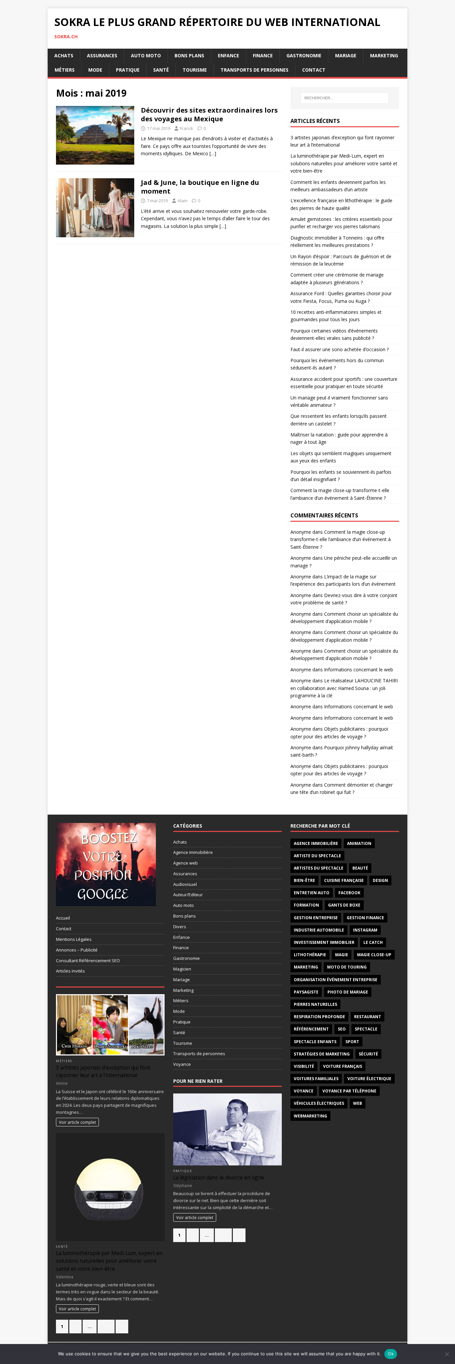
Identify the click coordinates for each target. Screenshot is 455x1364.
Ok (391, 1353)
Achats (63, 55)
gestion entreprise (316, 918)
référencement (311, 1029)
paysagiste (306, 992)
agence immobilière (316, 843)
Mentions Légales (74, 939)
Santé (161, 70)
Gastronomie (303, 55)
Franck (186, 128)
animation (359, 843)
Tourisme (195, 70)
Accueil (63, 918)
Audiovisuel (185, 884)
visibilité (304, 1066)
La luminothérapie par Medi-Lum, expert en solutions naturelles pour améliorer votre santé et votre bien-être (343, 163)
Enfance (228, 55)
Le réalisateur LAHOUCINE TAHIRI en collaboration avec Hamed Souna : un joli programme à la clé (344, 688)
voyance (303, 1091)
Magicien (182, 969)
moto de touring (347, 967)
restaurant (367, 1017)
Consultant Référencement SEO (88, 961)
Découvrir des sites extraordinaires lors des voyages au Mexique (209, 114)
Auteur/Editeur (188, 895)
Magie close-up (374, 955)
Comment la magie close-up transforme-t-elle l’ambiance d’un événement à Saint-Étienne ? (340, 539)
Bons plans (189, 55)
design (380, 880)
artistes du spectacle (318, 868)
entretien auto (311, 893)
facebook (349, 893)
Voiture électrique (369, 1078)
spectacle (366, 1029)
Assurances (102, 55)
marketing (306, 967)
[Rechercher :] (345, 98)
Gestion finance (365, 918)
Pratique (128, 70)
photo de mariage (347, 992)
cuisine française (344, 880)
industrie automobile (319, 930)
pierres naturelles (315, 1004)
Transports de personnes (254, 70)
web (357, 1103)
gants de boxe (344, 905)
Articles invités (70, 971)
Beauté (360, 868)
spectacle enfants (315, 1041)
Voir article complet (77, 1122)
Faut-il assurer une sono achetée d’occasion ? (339, 349)
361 (106, 1326)
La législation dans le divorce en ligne (218, 1177)
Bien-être (304, 880)
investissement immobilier (324, 942)
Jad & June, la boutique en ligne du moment (200, 187)
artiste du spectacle (317, 856)
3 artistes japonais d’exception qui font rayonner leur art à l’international (103, 1071)
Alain (183, 201)
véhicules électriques (319, 1103)
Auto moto (146, 55)
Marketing (384, 55)
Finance (263, 55)
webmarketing (310, 1116)
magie (341, 955)
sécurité (368, 1054)
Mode (95, 70)
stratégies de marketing (322, 1054)
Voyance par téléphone (349, 1091)
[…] (213, 153)
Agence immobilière (193, 852)
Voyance (182, 1064)
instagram (365, 930)
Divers (179, 927)
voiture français (342, 1066)
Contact (313, 70)
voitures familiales (316, 1078)
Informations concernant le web (358, 669)
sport (352, 1041)
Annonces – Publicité (77, 950)
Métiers (65, 70)
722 (223, 1235)
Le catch (373, 942)
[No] (446, 1354)
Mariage (345, 55)
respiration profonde (319, 1017)
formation (306, 905)
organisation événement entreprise (335, 980)
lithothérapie (310, 955)
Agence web (185, 863)
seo (342, 1029)
